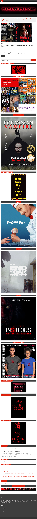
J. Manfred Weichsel (6, 470)
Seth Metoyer (5, 476)
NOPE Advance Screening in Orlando (14, 477)
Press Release (2, 40)
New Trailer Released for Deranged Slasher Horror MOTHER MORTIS (17, 46)
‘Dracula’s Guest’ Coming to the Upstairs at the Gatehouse (11, 448)
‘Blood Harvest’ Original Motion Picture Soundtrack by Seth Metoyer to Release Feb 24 (21, 476)
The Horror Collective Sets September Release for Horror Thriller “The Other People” (15, 453)
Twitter (4, 508)
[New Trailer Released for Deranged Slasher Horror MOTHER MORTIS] (16, 32)
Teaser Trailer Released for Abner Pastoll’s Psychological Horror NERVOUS (14, 450)
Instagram (4, 511)
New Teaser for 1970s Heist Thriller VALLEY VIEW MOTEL (11, 451)
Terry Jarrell (4, 467)
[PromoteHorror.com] (18, 9)
